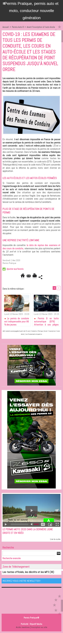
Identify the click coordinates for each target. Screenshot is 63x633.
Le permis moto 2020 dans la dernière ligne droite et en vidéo (28, 531)
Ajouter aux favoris (15, 268)
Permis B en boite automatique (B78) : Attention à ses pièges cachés (46, 321)
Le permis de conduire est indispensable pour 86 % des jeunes (16, 321)
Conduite (34, 331)
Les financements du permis (33, 334)
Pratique (40, 331)
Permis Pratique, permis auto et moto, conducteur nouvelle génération (31, 10)
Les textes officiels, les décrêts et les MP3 (26, 572)
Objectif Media (36, 624)
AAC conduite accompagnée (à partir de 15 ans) (16, 331)
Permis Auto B (18, 27)
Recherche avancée (12, 558)
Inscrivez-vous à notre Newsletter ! (22, 580)
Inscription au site (39, 627)
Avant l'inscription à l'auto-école (41, 27)
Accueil (6, 27)
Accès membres (23, 627)
